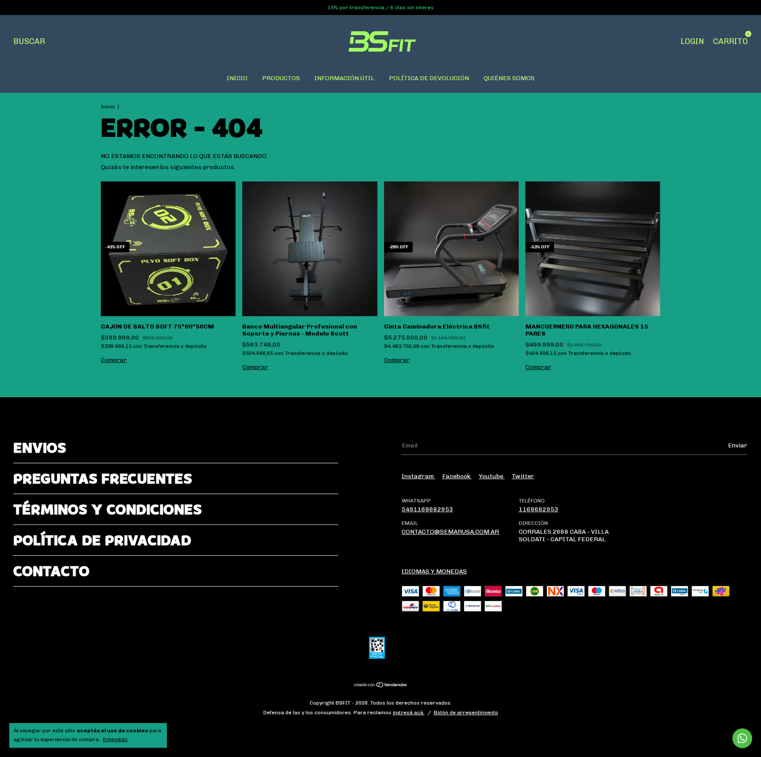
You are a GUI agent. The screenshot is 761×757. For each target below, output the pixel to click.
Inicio (108, 106)
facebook (457, 476)
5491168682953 (427, 509)
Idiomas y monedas (434, 571)
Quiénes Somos (509, 78)
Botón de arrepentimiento (466, 712)
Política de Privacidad (102, 540)
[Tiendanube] (380, 686)
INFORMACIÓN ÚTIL (344, 78)
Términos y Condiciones (107, 509)
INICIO (237, 78)
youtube (492, 476)
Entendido (115, 739)
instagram (418, 476)
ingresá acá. (409, 712)
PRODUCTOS (281, 78)
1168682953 (538, 509)
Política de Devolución (429, 78)
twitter (523, 476)
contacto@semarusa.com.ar (450, 531)
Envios (39, 447)
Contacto (51, 571)
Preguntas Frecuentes (102, 478)
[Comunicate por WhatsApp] (742, 738)
